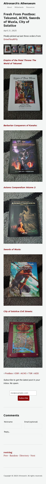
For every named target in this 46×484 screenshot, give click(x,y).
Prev (6, 455)
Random (14, 455)
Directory (24, 455)
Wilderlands (19, 7)
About (9, 7)
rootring (8, 452)
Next (32, 455)
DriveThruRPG (10, 39)
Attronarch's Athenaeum (19, 3)
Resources (30, 7)
